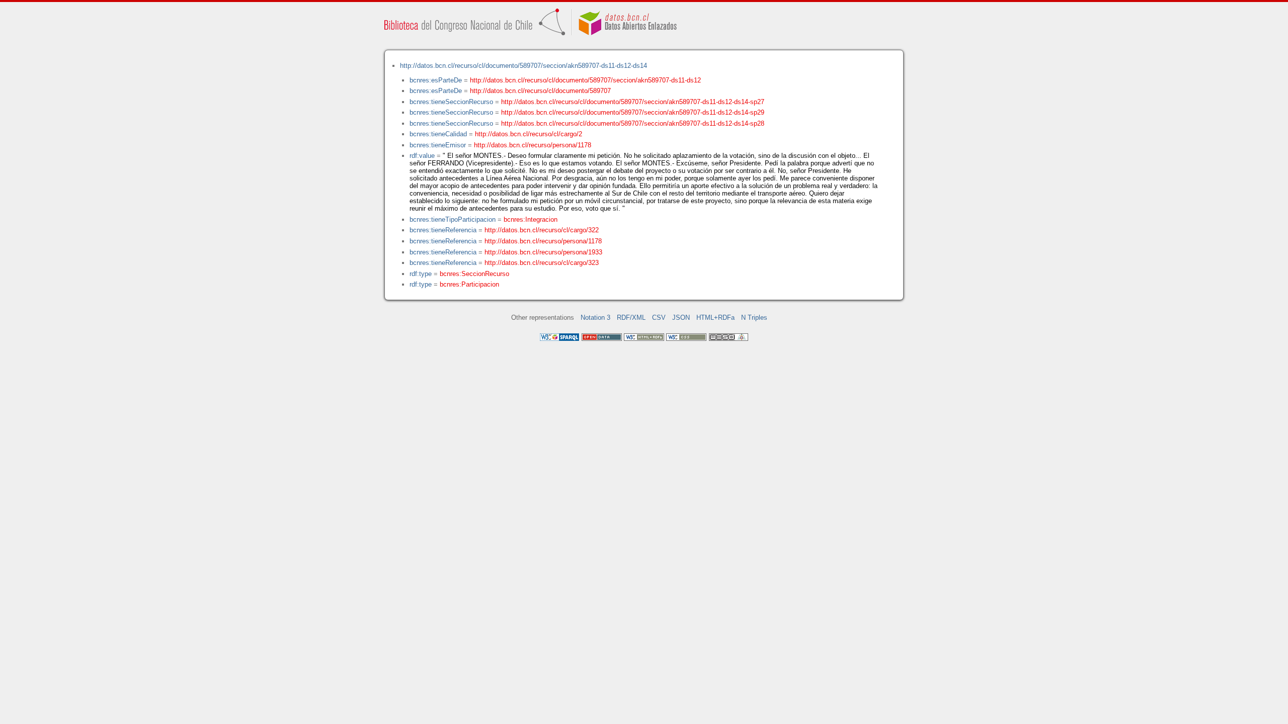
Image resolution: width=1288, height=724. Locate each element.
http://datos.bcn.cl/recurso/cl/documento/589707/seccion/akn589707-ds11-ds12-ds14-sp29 (632, 112)
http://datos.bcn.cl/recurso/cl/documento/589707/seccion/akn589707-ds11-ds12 (585, 80)
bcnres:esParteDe (436, 80)
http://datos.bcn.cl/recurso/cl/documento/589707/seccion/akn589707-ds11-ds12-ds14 (523, 65)
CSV (659, 317)
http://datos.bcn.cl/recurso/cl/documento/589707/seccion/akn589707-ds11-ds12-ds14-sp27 (632, 102)
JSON (681, 317)
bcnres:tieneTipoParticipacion (453, 219)
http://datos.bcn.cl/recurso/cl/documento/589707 (540, 91)
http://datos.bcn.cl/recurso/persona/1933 (543, 252)
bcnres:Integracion (530, 219)
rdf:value (422, 155)
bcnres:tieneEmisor (438, 145)
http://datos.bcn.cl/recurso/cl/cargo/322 (542, 230)
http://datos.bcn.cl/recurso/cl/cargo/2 (528, 134)
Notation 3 (595, 317)
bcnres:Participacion (469, 284)
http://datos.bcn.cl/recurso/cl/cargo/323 (542, 262)
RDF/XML (631, 317)
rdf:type (421, 274)
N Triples (754, 317)
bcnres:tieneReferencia (443, 230)
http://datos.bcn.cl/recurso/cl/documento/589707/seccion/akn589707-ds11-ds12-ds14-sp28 (632, 123)
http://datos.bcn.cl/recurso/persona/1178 (532, 145)
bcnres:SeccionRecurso (474, 274)
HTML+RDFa (715, 317)
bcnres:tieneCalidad (438, 134)
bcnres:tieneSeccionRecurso (451, 102)
